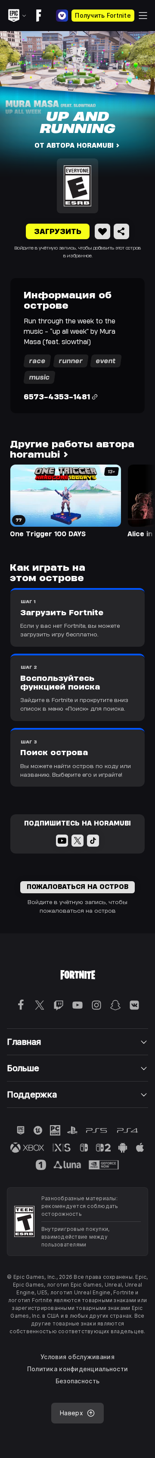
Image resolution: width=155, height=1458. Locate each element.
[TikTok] (93, 841)
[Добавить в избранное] (102, 231)
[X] (77, 841)
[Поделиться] (121, 231)
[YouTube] (62, 841)
